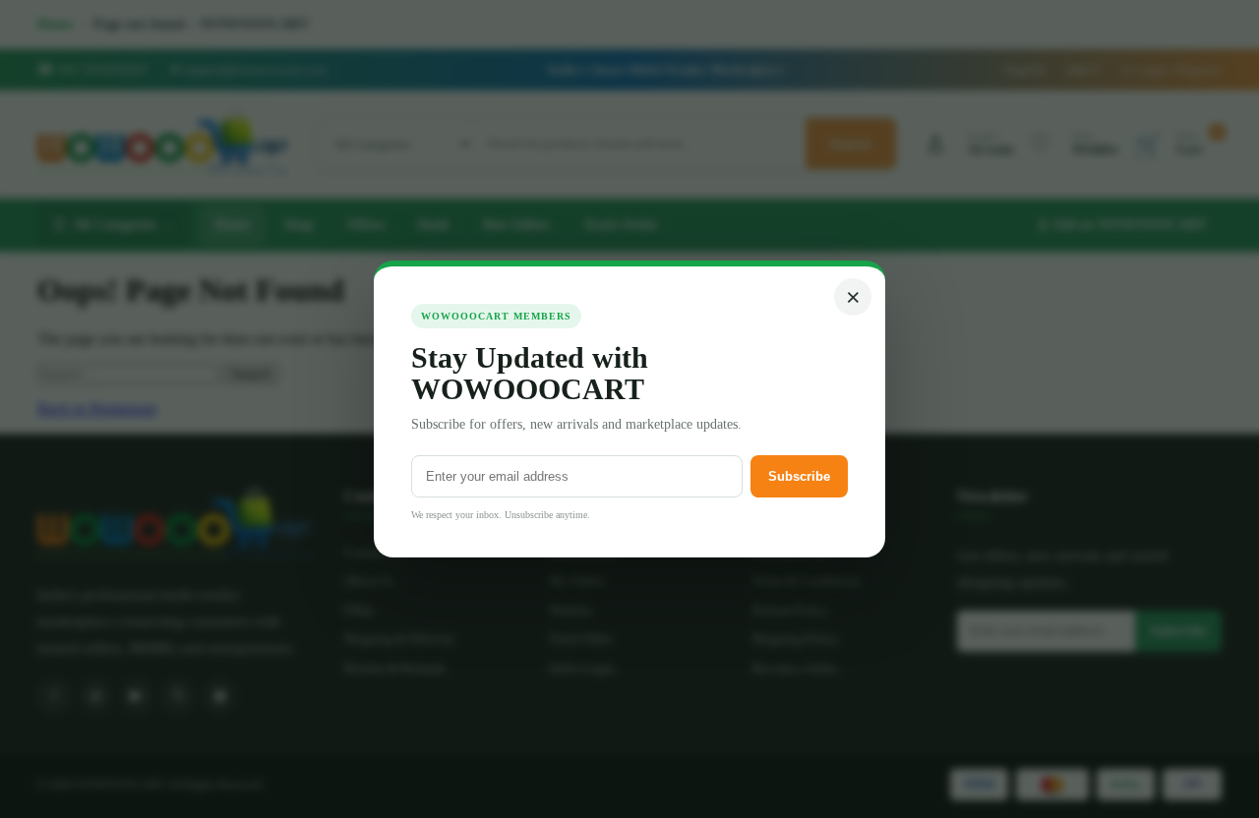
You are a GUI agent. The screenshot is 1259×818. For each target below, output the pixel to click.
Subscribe (799, 476)
